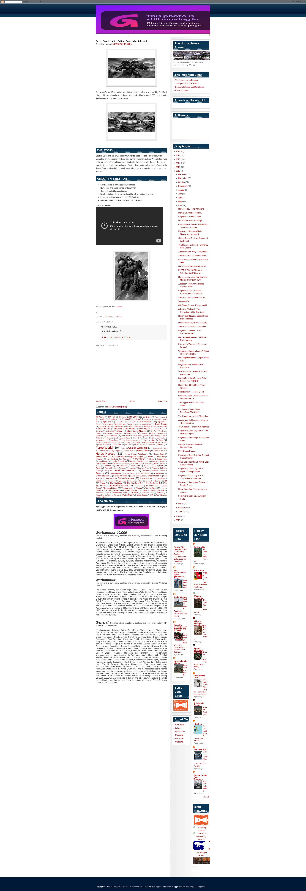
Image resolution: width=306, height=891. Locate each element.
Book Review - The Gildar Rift (191, 392)
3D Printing (100, 417)
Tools (163, 488)
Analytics (120, 422)
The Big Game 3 (153, 483)
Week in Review (113, 495)
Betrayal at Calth (150, 426)
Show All (206, 797)
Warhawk (134, 493)
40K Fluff (111, 417)
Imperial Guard (118, 456)
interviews (100, 459)
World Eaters (103, 497)
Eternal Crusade (117, 442)
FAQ (165, 442)
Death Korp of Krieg (103, 438)
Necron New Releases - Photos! (192, 266)
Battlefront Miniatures (133, 426)
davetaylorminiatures (180, 662)
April (180, 205)
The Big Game (116, 483)
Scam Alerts (129, 473)
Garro (165, 448)
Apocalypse (145, 421)
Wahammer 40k (157, 490)
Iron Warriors (124, 459)
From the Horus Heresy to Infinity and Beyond (180, 628)
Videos (144, 490)
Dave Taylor (137, 436)
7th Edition (147, 417)
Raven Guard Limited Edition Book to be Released (121, 41)
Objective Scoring (150, 466)
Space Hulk (110, 478)
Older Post (162, 401)
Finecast (128, 445)
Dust (145, 440)
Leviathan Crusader (158, 461)
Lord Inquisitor (102, 463)
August (181, 190)
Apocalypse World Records (115, 424)
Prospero (155, 468)
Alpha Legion (108, 422)
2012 (178, 171)
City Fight (154, 431)
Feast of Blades (104, 445)
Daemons (99, 436)
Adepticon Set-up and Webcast (191, 297)
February (182, 508)
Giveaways (102, 451)
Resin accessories (124, 470)
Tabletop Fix (199, 547)
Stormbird (111, 481)
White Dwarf (127, 495)
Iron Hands (111, 459)
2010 (178, 520)
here (120, 307)
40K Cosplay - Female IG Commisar (193, 427)
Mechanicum (136, 463)
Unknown (179, 735)
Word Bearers (161, 495)
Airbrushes (157, 419)
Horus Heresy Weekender (136, 454)
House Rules (158, 454)
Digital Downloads (158, 438)
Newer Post (101, 401)
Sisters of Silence (120, 476)
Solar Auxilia (153, 476)
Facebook (136, 442)
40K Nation (122, 417)
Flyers (160, 445)
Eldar (161, 440)
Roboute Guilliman (158, 471)
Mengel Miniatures (198, 649)
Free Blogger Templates (195, 887)
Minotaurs (148, 463)
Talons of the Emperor (153, 481)
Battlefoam (119, 426)
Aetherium (147, 419)
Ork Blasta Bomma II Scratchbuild (192, 305)
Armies (131, 424)
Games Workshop (138, 448)
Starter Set (100, 481)
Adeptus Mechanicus (131, 419)
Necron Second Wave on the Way (192, 323)
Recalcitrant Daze (199, 677)
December (182, 174)
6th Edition (133, 417)
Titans (138, 488)
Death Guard (160, 436)
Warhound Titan (147, 493)
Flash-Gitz (151, 445)
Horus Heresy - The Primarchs (191, 209)
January (181, 511)
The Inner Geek (151, 486)
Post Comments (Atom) (117, 407)
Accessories (100, 419)
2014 (178, 163)
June (180, 198)
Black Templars (104, 429)
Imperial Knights (136, 456)
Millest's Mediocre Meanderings (200, 623)
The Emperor (138, 486)
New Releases (121, 466)
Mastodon (125, 463)
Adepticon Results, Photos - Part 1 (192, 255)
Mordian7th (180, 731)
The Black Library (113, 317)
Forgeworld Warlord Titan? (189, 217)
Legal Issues (103, 461)
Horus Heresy (105, 453)
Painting (99, 468)
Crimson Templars (157, 433)
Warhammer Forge (102, 493)
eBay (153, 440)
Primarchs (132, 468)
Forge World (104, 447)
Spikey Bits (179, 547)
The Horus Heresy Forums (186, 80)
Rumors (100, 473)
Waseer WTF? (184, 301)
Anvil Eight (132, 422)
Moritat (98, 466)
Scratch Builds (144, 473)
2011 (178, 516)
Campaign (99, 431)
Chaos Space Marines (136, 431)
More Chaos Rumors (187, 451)
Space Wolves (146, 478)
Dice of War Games (140, 438)
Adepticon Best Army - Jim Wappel (193, 252)
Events (128, 442)
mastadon (115, 463)
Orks (161, 466)
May (180, 201)
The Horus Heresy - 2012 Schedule (193, 416)
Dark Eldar (125, 436)
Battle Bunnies (181, 90)
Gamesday (157, 448)
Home (132, 401)
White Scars (142, 495)
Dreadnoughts (100, 440)
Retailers (145, 471)
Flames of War (139, 445)
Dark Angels (112, 435)
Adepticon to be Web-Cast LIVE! (192, 326)
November (182, 178)
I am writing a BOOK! (185, 670)
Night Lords (135, 466)
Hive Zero (198, 724)
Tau (165, 481)
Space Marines (126, 478)
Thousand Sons (110, 488)
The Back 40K (200, 750)
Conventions (118, 433)
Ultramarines (113, 490)
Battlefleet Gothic (106, 426)
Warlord (160, 493)
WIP (151, 495)
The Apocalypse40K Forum (186, 83)
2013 (178, 167)
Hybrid (168, 887)
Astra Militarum (147, 424)
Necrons (107, 466)
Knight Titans (162, 459)
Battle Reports (161, 424)
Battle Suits (199, 570)
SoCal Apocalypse (137, 476)
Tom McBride (151, 488)
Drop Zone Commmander (131, 440)
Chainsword (110, 431)
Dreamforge (113, 440)
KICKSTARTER (139, 459)
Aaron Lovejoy (160, 417)
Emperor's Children (102, 442)
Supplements (121, 481)
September (183, 186)
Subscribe (204, 35)
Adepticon (113, 419)
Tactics (132, 481)
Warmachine (100, 495)
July (180, 194)
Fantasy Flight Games (152, 442)
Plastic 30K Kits (110, 468)
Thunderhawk (126, 488)
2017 (178, 151)
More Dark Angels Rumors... (190, 213)
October (181, 182)
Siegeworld (160, 473)
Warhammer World (119, 493)
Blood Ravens (160, 429)
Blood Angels (144, 429)
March (180, 504)
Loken (177, 728)
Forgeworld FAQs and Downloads (189, 87)
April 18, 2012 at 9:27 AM (116, 337)
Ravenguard (108, 471)
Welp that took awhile (205, 786)
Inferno (150, 457)
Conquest (107, 433)
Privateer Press (143, 468)
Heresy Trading (129, 451)
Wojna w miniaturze (198, 597)
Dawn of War (148, 436)
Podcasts (122, 468)
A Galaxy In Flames (199, 704)
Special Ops (160, 478)
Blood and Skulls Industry (124, 429)
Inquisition (161, 457)
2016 (178, 155)
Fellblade (117, 445)
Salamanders (116, 473)
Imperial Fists (101, 456)
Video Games (131, 490)
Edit (99, 35)
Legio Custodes (119, 461)
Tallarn (140, 481)
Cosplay (143, 433)
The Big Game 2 (134, 483)
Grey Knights (115, 451)
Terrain (102, 483)
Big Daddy (163, 426)
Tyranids (99, 490)
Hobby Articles (143, 451)
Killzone (151, 459)
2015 (178, 159)
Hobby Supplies (159, 451)
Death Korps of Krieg (122, 438)
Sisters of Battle (102, 476)
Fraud (123, 448)
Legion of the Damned (139, 461)
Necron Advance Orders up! (190, 220)
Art (138, 424)
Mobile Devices (159, 463)
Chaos (119, 431)
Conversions (130, 433)
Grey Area (179, 725)
